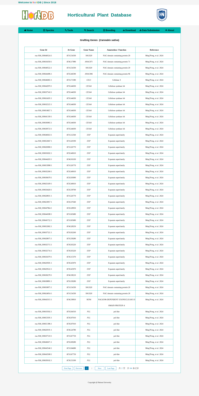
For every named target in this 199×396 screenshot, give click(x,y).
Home (29, 30)
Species (49, 30)
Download (130, 30)
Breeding (110, 30)
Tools (70, 30)
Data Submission (150, 30)
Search (90, 30)
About (170, 30)
